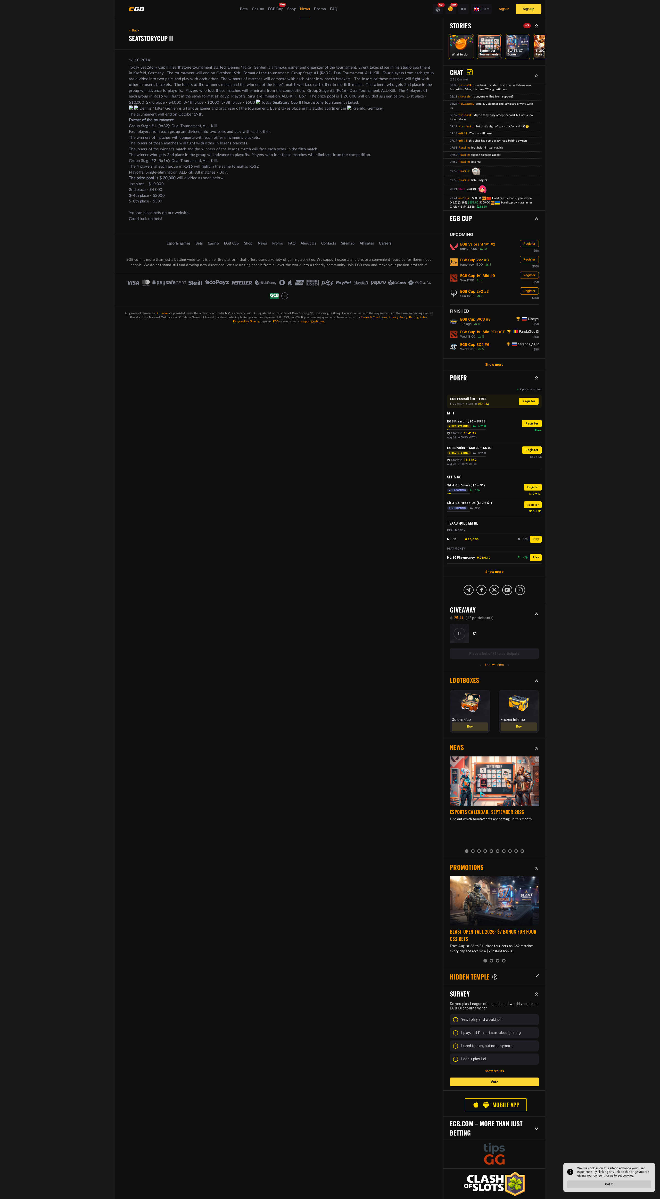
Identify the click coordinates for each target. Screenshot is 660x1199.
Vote (494, 1082)
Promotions (467, 867)
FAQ (333, 9)
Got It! (609, 1184)
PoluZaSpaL (466, 103)
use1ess (463, 198)
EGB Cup (275, 9)
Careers (385, 243)
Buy (470, 726)
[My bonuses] (451, 9)
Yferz (461, 189)
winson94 (464, 85)
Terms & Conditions (374, 317)
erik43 (462, 133)
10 (522, 851)
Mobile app (505, 1105)
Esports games (178, 243)
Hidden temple (470, 977)
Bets (244, 9)
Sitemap (347, 243)
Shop (291, 9)
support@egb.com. (313, 321)
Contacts (328, 243)
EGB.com (162, 313)
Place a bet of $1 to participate (494, 653)
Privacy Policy (398, 317)
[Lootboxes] (438, 9)
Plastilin (463, 147)
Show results (494, 1071)
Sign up (528, 9)
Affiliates (367, 243)
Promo (320, 9)
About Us (308, 243)
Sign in (504, 9)
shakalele (464, 96)
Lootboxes (464, 680)
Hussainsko (465, 126)
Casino (258, 9)
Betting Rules (418, 317)
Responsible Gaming (246, 321)
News (305, 9)
